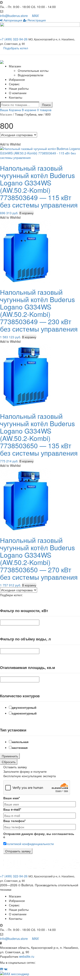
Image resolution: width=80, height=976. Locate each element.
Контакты (15, 97)
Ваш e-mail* (12, 809)
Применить (10, 756)
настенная (20, 747)
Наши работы (19, 88)
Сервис (14, 84)
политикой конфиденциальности (30, 843)
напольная (20, 741)
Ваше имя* (11, 798)
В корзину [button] (26, 213)
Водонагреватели (30, 75)
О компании (17, 93)
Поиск (46, 104)
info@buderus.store (14, 15)
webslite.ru (26, 956)
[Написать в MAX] (40, 973)
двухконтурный (24, 707)
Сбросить (9, 762)
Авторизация (12, 20)
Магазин (15, 66)
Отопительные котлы (33, 70)
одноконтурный (24, 713)
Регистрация (36, 20)
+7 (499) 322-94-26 (14, 39)
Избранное (17, 79)
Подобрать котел (15, 48)
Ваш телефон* (14, 820)
